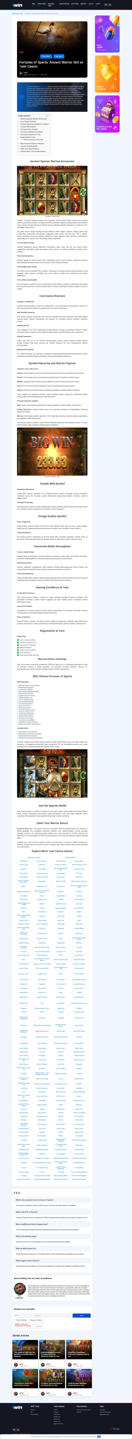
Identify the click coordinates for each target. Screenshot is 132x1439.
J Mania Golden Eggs (79, 1092)
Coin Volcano (79, 955)
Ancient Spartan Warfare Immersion (33, 119)
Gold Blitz (61, 1018)
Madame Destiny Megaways (42, 1025)
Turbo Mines (23, 896)
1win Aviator (24, 988)
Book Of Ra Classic (79, 1031)
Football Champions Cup (24, 1083)
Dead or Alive (61, 1128)
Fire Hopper (42, 1055)
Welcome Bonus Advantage (33, 140)
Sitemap (79, 1412)
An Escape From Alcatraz (24, 1078)
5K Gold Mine (79, 1168)
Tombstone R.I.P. (79, 1055)
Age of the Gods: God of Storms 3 (42, 891)
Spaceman (60, 928)
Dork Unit (61, 1052)
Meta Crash (60, 920)
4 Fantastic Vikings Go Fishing (42, 1162)
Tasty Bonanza (79, 968)
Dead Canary (61, 877)
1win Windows (34, 1414)
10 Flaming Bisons (42, 1145)
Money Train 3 (61, 1048)
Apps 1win (74, 4)
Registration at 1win (27, 137)
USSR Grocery (61, 1096)
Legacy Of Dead (79, 1012)
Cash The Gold (23, 979)
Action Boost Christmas (61, 1179)
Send (81, 1315)
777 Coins (79, 873)
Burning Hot (42, 979)
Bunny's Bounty (61, 1092)
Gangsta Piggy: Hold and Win (24, 903)
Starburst (24, 1008)
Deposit (83, 4)
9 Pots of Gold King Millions (79, 1172)
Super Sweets (42, 1113)
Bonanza (61, 1012)
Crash (61, 955)
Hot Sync (23, 1120)
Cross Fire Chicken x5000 (42, 947)
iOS (32, 1412)
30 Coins (79, 896)
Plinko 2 (23, 886)
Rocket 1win (57, 1416)
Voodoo (79, 1096)
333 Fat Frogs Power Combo (61, 1162)
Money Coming (42, 938)
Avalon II (60, 1055)
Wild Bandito (61, 943)
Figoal (79, 920)
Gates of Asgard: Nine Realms (23, 916)
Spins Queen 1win (58, 1423)
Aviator (55, 1410)
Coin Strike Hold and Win (42, 951)
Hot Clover (79, 891)
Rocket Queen (61, 997)
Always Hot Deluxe (79, 1052)
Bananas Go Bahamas (61, 1037)
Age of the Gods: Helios (79, 1179)
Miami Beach (61, 1109)
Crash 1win (57, 1414)
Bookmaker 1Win (17, 13)
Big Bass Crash (42, 899)
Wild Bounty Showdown (23, 933)
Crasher (42, 908)
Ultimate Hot (42, 881)
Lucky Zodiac (79, 1136)
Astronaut (79, 904)
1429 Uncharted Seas (42, 968)
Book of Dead (24, 1003)
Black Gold (42, 1068)
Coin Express (61, 886)
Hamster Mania (79, 928)
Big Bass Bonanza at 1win (79, 1003)
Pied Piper (24, 1073)
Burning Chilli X (79, 899)
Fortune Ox (42, 864)
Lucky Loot (23, 1012)
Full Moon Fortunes (61, 1073)
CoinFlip (60, 899)
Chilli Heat (42, 1132)
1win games (42, 4)
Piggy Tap (42, 984)
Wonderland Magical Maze (42, 1179)
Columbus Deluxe (23, 1128)
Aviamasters (42, 912)
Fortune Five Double (79, 964)
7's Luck (23, 1168)
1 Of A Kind (23, 1140)
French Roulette (24, 1132)
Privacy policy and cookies (84, 1410)
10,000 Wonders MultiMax (61, 1140)
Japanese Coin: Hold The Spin (42, 964)
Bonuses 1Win (51, 5)
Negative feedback (36, 1320)
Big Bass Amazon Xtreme (60, 1025)
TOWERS (79, 916)
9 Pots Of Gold (79, 1018)
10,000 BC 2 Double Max (79, 1140)
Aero (60, 938)
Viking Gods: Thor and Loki (23, 1068)
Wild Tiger (42, 928)
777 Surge (24, 1175)
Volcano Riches (23, 1100)
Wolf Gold (42, 1018)
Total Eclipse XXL (42, 873)
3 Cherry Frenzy (79, 1154)
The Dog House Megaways (23, 1017)
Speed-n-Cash (23, 968)
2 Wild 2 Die (42, 1154)
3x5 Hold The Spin (42, 955)
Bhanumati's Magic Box (23, 928)
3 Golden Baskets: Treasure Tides (23, 1153)
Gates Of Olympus (42, 924)
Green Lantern (23, 1055)
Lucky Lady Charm (42, 1096)
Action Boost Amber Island (42, 1175)
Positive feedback (21, 1320)
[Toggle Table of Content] (46, 116)
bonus (63, 664)
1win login (102, 1410)
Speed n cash (79, 988)
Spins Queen (61, 1088)
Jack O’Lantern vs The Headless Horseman (42, 1073)
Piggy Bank (79, 1064)
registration (35, 842)
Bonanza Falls (42, 1140)
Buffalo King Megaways (23, 1031)
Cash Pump (42, 1128)
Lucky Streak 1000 (23, 955)
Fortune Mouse (23, 877)
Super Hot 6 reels (23, 974)
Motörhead (42, 1092)
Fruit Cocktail (24, 1043)
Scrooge (42, 1052)
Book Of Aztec (42, 1043)
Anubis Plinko (24, 992)
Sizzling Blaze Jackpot (79, 979)
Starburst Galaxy (61, 964)
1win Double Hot (24, 964)
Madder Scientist (42, 1064)
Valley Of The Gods (42, 1037)
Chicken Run (23, 984)
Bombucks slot (23, 997)
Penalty (23, 951)
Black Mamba (24, 1052)
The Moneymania (42, 1116)
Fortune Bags (61, 873)
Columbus (79, 1073)
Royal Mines (60, 1003)
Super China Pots (42, 886)
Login (98, 4)
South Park (60, 1064)
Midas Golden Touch (61, 1043)
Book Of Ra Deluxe (42, 1088)
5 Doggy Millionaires (79, 1162)
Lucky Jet (61, 988)
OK (99, 1436)
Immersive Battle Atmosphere (31, 132)
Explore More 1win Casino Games (32, 151)
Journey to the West (79, 1113)
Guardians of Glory (23, 924)
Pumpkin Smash (61, 1100)
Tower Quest (42, 1060)
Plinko (61, 974)
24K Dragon (79, 1145)
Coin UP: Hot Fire (79, 869)
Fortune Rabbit (79, 974)
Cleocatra (24, 1037)
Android (33, 1410)
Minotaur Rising (23, 1172)
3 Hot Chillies (42, 869)
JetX (42, 1003)
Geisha (61, 1105)
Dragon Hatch (79, 861)
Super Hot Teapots (60, 864)
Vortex (24, 912)
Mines (42, 896)
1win (33, 4)
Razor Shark (61, 1060)
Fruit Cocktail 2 (79, 1116)
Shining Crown (23, 938)
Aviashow (61, 912)
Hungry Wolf (61, 924)
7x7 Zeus (42, 1172)
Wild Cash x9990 (61, 881)
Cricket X (60, 933)
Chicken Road (42, 920)
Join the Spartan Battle (28, 146)
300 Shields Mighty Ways (60, 1158)
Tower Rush (60, 916)
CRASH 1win (42, 992)
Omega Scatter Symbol (29, 129)
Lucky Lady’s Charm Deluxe (24, 1104)
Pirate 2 (60, 1116)
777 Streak (60, 1172)
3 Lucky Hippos (60, 1154)
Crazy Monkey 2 (61, 1124)
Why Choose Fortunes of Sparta (32, 144)
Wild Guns (79, 1105)
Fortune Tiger (24, 864)
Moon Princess (23, 1064)
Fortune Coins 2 (61, 984)
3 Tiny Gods (23, 1162)
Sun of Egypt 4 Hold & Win (60, 869)
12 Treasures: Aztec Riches (61, 1145)
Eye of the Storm (42, 861)
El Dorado (42, 916)
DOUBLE (79, 1008)
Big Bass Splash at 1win (42, 1008)
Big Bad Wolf (42, 1120)
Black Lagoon (79, 1128)
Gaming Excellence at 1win (30, 135)
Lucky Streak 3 (79, 1043)
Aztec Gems (61, 979)
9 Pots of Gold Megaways (79, 1175)
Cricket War (42, 943)
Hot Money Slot (42, 974)
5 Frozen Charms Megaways (61, 1167)
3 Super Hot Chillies (79, 959)
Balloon (79, 912)
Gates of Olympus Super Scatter (23, 881)
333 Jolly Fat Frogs (42, 1168)
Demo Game (46, 56)
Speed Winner (61, 896)
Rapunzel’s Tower (79, 1100)
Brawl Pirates (79, 908)
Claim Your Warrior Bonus (29, 149)
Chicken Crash (23, 920)
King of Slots (79, 1048)
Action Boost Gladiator (24, 1179)
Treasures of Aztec (42, 877)
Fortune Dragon (61, 861)
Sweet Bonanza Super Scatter (79, 938)
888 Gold (79, 943)
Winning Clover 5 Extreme (79, 881)
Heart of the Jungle (42, 1079)
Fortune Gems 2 (42, 933)
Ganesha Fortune (61, 904)
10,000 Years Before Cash (23, 1145)
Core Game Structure (28, 121)
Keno (23, 959)
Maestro (42, 904)
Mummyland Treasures (24, 947)
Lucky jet (56, 1412)
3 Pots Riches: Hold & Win (79, 1158)
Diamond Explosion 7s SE (60, 968)
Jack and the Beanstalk (24, 1124)
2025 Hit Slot (24, 861)
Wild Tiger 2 (79, 877)
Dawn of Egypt (60, 1068)
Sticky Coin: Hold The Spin (23, 1096)
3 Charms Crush (79, 1149)
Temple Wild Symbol (28, 127)
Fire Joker (79, 1037)
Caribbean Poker (42, 1105)
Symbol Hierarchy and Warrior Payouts (34, 124)
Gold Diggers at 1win (61, 1084)
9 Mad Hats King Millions (61, 1175)
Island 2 (60, 1132)
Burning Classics (70, 857)
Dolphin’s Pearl (79, 1132)
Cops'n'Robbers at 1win (23, 1059)
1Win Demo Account (105, 1412)
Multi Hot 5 (61, 891)
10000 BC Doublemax (42, 1149)
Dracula (60, 1120)
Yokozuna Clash (24, 1136)
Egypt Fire (24, 869)
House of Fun (79, 1109)
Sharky (61, 1136)
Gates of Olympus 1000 (79, 864)
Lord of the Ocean (79, 1124)
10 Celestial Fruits (23, 1149)
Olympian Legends (60, 908)
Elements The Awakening (42, 1084)
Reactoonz (23, 1025)
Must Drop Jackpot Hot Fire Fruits (79, 886)
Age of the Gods (79, 1060)
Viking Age (23, 1116)
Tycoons (60, 1079)
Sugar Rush (60, 1008)
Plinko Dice (23, 908)
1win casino (43, 86)
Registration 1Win (104, 1414)
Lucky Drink (23, 1088)
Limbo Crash (79, 933)
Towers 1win (57, 1421)
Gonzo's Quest (79, 1025)
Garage (42, 1109)
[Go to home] (20, 1407)
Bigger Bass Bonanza (23, 891)
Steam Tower (79, 1120)
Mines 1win (57, 1419)
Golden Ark (79, 1088)
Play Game (59, 56)
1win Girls (79, 947)
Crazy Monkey (42, 1048)
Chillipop (79, 1068)
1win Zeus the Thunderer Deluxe (42, 959)
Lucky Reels (42, 1100)
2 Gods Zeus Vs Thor (61, 1149)
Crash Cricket (24, 899)
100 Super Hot (60, 951)
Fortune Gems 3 (61, 947)
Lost (23, 1092)
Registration (64, 4)
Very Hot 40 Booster (79, 984)
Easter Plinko (24, 873)
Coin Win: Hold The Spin (61, 959)
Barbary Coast (79, 1079)
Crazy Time (79, 924)
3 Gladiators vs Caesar (42, 1158)
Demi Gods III (24, 1048)
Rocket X (79, 1084)
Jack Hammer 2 (24, 1113)
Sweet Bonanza (24, 943)
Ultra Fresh (79, 951)
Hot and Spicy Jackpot (34, 857)
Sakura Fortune (42, 1124)
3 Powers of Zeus (23, 1158)
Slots (91, 4)
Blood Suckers (42, 1136)
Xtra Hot (60, 1113)
